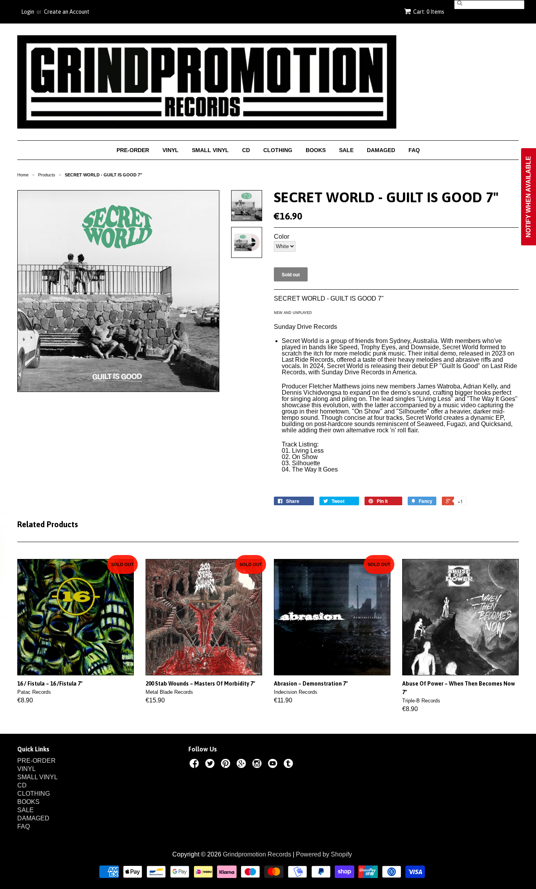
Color (281, 237)
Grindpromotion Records (257, 854)
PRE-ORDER (133, 150)
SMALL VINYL (210, 150)
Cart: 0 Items (428, 12)
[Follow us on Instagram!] (258, 765)
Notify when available (528, 197)
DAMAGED (381, 150)
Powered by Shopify (324, 854)
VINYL (170, 150)
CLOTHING (277, 150)
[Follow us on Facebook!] (195, 765)
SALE (346, 150)
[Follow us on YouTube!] (274, 765)
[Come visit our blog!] (289, 765)
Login (27, 12)
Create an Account (66, 12)
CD (246, 150)
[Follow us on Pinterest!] (227, 765)
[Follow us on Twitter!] (211, 765)
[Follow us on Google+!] (242, 765)
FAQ (414, 150)
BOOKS (316, 150)
